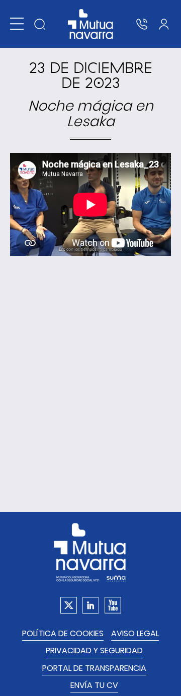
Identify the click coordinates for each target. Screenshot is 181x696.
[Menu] (17, 24)
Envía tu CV (94, 685)
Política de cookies (63, 633)
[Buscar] (40, 24)
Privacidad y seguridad (94, 650)
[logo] (91, 24)
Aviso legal (135, 633)
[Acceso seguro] (164, 24)
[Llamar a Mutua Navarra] (142, 24)
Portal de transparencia (94, 668)
